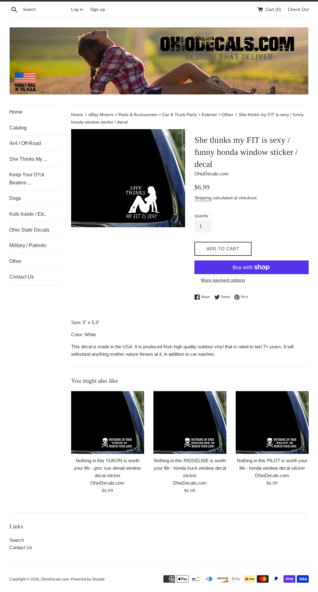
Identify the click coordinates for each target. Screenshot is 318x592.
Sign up (97, 9)
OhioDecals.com (55, 579)
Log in (77, 9)
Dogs (15, 198)
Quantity (201, 216)
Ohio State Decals (29, 230)
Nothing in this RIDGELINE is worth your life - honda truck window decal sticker (190, 468)
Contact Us (21, 276)
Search (16, 540)
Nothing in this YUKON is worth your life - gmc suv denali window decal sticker (107, 468)
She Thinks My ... (28, 159)
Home (16, 112)
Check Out (298, 9)
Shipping (202, 197)
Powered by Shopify (88, 579)
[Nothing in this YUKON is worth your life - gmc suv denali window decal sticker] (107, 422)
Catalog (18, 127)
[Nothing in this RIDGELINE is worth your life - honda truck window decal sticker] (189, 422)
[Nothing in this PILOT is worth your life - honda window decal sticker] (272, 422)
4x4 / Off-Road (25, 143)
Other (15, 261)
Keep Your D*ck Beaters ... (26, 178)
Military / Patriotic (28, 245)
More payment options (223, 280)
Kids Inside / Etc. (27, 214)
